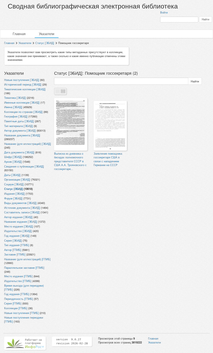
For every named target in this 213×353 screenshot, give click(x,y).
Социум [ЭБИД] (14, 184)
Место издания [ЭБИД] (18, 226)
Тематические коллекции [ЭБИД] (25, 89)
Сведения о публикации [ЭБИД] (24, 166)
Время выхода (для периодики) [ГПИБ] (24, 287)
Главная (19, 33)
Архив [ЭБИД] (13, 162)
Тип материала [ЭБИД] (18, 126)
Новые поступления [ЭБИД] (21, 80)
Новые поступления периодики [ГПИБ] (23, 319)
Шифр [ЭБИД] (13, 157)
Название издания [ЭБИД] (20, 222)
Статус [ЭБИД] (44, 43)
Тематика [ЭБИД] (15, 98)
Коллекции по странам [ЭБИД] (23, 112)
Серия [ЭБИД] (13, 240)
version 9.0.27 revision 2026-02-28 (72, 341)
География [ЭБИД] (15, 116)
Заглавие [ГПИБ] (14, 254)
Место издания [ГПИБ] (18, 276)
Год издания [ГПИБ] (16, 294)
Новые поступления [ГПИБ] (21, 313)
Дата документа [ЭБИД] (19, 152)
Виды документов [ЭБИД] (20, 203)
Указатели (46, 33)
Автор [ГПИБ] (12, 250)
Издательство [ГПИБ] (17, 281)
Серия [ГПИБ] (12, 303)
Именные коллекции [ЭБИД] (22, 102)
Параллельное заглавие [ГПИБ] (24, 268)
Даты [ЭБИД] (12, 175)
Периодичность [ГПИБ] (18, 299)
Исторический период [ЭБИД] (22, 84)
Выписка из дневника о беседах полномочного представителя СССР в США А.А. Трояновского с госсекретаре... (70, 161)
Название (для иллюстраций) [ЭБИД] (27, 144)
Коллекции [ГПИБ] (15, 308)
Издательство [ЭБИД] (18, 231)
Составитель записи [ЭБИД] (22, 212)
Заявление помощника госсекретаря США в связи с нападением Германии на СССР (108, 159)
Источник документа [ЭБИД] (22, 208)
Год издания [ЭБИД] (17, 236)
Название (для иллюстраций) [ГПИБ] (27, 259)
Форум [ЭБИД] (13, 198)
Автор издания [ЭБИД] (18, 217)
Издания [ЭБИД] (14, 193)
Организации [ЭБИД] (17, 179)
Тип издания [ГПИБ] (16, 245)
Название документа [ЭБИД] (22, 135)
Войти (164, 12)
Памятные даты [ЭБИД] (19, 121)
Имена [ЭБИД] (13, 107)
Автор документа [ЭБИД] (20, 130)
